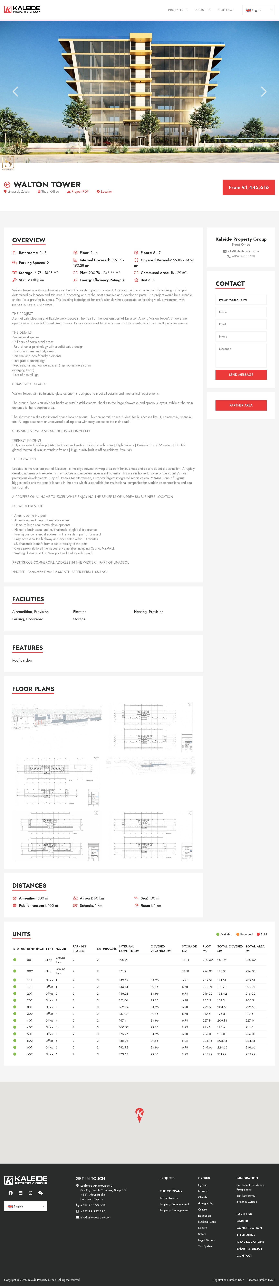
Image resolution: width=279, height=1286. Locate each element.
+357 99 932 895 (92, 1211)
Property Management (174, 1210)
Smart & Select (249, 1248)
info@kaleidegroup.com (243, 251)
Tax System (205, 1246)
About (200, 10)
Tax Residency (246, 1195)
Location (106, 191)
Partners (244, 1214)
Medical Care (207, 1221)
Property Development (174, 1204)
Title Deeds (246, 1235)
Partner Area (241, 405)
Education (204, 1215)
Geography (205, 1203)
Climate (203, 1197)
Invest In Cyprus (247, 1201)
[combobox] (258, 10)
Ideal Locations (250, 1241)
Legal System (206, 1240)
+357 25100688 (243, 256)
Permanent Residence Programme (250, 1187)
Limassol (203, 1191)
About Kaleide (169, 1198)
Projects (175, 10)
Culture (202, 1209)
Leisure (202, 1228)
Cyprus (202, 1185)
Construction (249, 1228)
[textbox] (259, 10)
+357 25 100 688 (92, 1205)
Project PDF (79, 191)
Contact (226, 10)
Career (242, 1221)
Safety (202, 1234)
